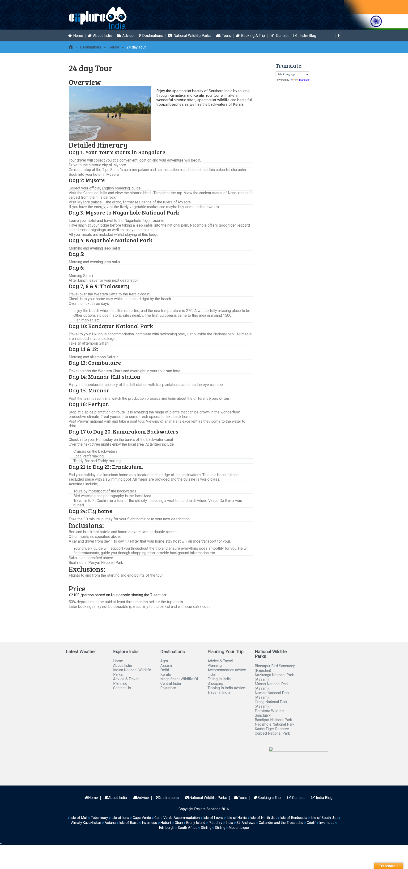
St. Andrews (246, 823)
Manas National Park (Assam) (272, 686)
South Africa (187, 827)
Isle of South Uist (324, 818)
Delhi (164, 670)
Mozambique (239, 827)
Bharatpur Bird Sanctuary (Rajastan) (275, 668)
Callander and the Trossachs (281, 823)
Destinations (152, 36)
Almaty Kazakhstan (86, 823)
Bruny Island (195, 823)
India (229, 823)
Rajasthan (168, 688)
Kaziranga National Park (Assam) (274, 677)
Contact (282, 36)
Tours (226, 36)
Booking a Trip (253, 36)
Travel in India (219, 692)
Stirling (206, 827)
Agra (164, 661)
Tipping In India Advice (226, 688)
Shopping (215, 683)
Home (78, 36)
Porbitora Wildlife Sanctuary (269, 713)
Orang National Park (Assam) (271, 704)
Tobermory (99, 818)
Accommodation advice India (227, 672)
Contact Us (122, 688)
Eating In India (219, 679)
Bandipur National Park (273, 720)
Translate (304, 79)
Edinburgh (166, 827)
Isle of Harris (237, 818)
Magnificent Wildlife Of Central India (179, 681)
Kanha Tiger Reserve (272, 729)
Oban (179, 823)
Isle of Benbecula (293, 818)
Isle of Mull (78, 818)
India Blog (307, 36)
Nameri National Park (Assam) (272, 695)
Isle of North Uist (263, 818)
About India (102, 36)
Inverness (326, 823)
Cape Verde (142, 818)
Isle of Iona (120, 818)
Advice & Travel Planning (126, 681)
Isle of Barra (128, 823)
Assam (166, 665)
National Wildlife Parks (192, 36)
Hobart (166, 823)
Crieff (311, 823)
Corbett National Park (272, 733)
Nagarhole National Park (274, 724)
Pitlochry (215, 823)
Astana (110, 823)
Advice (128, 36)
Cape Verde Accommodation (177, 818)
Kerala (114, 47)
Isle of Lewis (213, 818)
